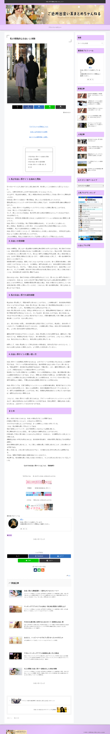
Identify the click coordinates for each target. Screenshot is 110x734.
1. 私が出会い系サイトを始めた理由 (38, 156)
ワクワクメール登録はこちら (38, 126)
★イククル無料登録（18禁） (38, 137)
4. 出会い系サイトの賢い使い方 (37, 164)
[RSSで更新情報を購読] (26, 529)
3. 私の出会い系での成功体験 (36, 161)
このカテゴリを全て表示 (90, 232)
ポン (21, 519)
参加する (100, 234)
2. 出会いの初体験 (33, 159)
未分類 (10, 535)
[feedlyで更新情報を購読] (24, 529)
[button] (61, 107)
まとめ (30, 167)
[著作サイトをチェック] (21, 529)
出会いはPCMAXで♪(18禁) (38, 132)
